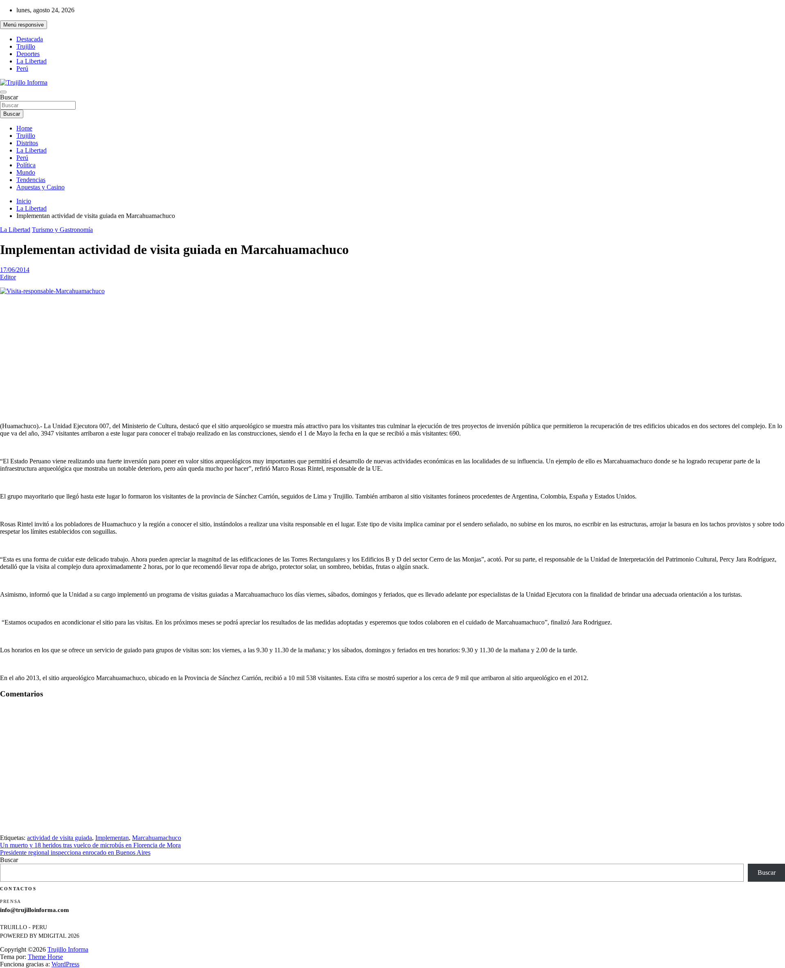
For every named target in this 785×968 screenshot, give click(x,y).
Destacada (29, 39)
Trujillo (25, 46)
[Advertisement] (392, 358)
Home (24, 128)
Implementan (112, 837)
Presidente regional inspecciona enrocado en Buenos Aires (75, 852)
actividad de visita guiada (59, 837)
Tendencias (30, 179)
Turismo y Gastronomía (62, 229)
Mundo (25, 172)
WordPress (65, 964)
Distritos (27, 142)
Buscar (9, 97)
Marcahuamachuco (156, 837)
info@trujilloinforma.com (34, 910)
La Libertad (31, 61)
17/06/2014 (14, 269)
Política (26, 165)
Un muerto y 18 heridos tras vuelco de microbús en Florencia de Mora (90, 845)
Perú (22, 68)
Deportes (28, 53)
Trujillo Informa (67, 949)
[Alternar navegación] (3, 92)
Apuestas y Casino (40, 187)
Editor (8, 277)
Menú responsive (23, 25)
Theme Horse (45, 956)
